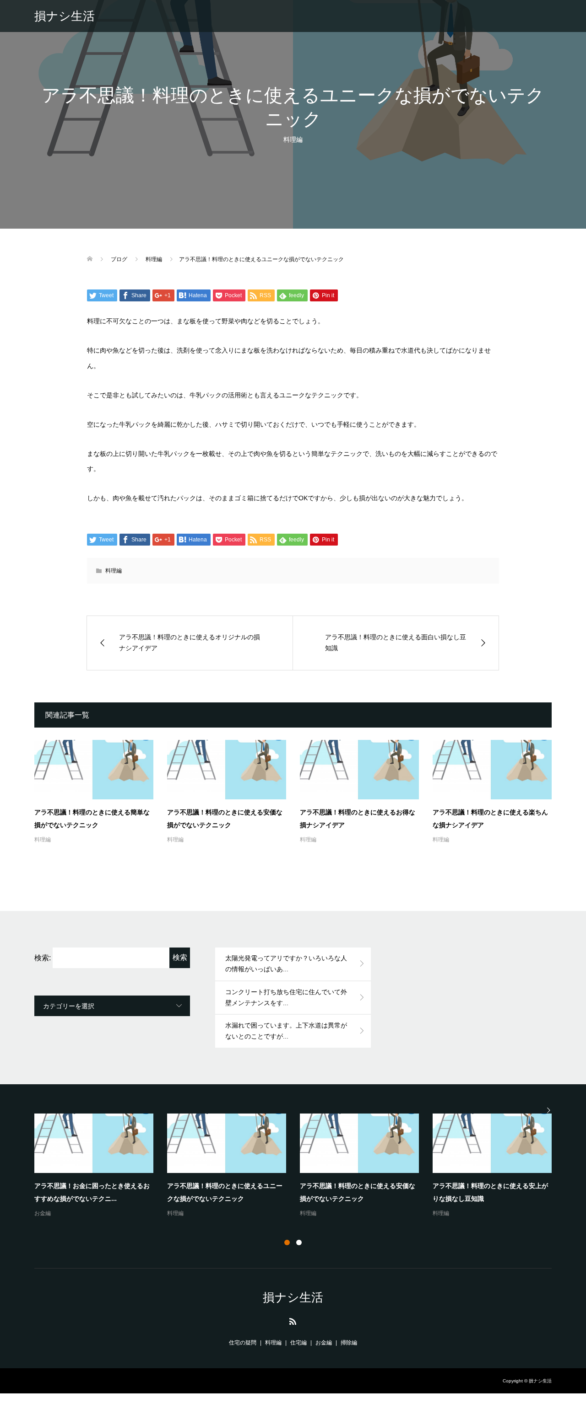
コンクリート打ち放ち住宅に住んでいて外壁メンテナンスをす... (286, 997)
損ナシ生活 (64, 16)
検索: (42, 958)
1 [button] (287, 1242)
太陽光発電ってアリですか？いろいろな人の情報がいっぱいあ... (286, 963)
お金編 (42, 1213)
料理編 (293, 139)
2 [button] (299, 1242)
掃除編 (349, 1342)
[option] (299, 1166)
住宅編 (298, 1342)
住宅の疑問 (242, 1342)
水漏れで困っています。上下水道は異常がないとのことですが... (286, 1031)
